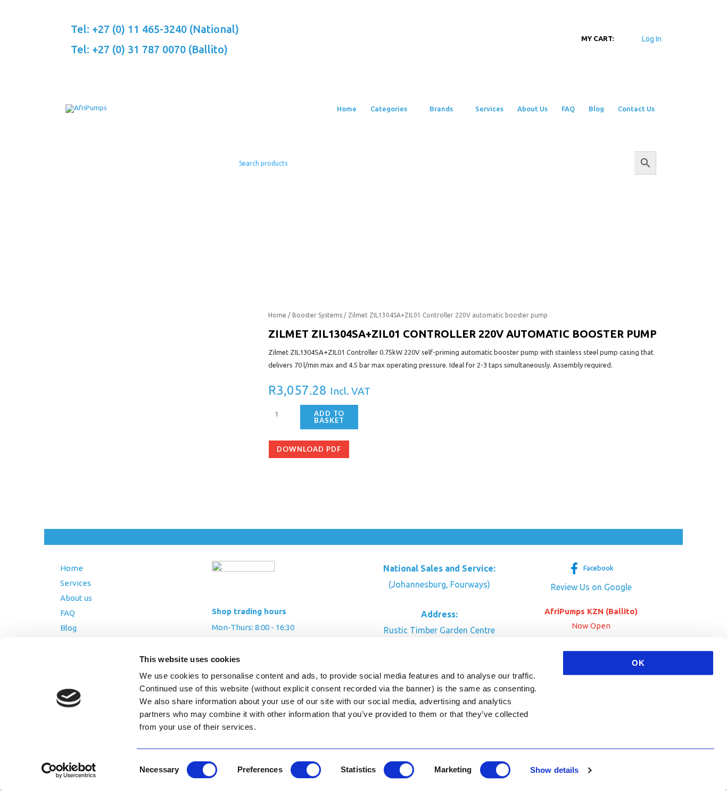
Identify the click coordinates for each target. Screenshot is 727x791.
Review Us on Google (591, 587)
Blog (68, 627)
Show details (554, 769)
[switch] (306, 769)
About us (76, 597)
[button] (411, 108)
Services (75, 583)
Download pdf (309, 449)
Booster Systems (317, 315)
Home (277, 315)
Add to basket (329, 417)
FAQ (67, 612)
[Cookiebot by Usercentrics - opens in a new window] (68, 770)
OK (638, 662)
